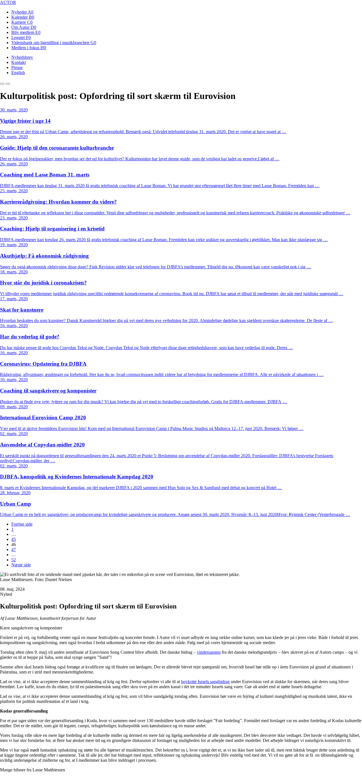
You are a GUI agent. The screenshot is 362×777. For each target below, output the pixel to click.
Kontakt (18, 62)
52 (13, 559)
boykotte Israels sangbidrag (205, 681)
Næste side (21, 564)
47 (13, 549)
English (18, 72)
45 (13, 539)
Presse (17, 67)
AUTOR (8, 2)
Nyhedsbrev (22, 57)
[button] (2, 84)
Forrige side (22, 524)
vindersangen (209, 652)
